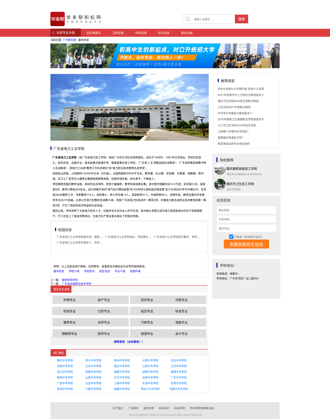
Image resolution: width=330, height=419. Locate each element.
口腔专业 (104, 311)
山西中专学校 (93, 377)
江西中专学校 (150, 366)
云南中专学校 (150, 360)
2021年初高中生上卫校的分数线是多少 (241, 95)
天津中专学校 (150, 383)
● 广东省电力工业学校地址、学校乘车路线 (129, 237)
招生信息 (164, 33)
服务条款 (148, 408)
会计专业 (181, 333)
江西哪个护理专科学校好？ (234, 131)
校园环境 (135, 271)
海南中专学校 (179, 371)
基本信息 (58, 271)
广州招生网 (69, 40)
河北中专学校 (179, 360)
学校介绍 (74, 271)
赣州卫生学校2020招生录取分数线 (238, 101)
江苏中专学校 (179, 366)
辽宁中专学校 (122, 377)
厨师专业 (104, 333)
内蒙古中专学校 (178, 389)
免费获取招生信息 (246, 244)
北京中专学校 (93, 383)
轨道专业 (181, 311)
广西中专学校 (65, 383)
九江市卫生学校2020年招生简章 (237, 125)
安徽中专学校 (93, 371)
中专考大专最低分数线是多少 (235, 113)
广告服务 (133, 408)
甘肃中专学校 (179, 383)
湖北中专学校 (122, 366)
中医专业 (181, 300)
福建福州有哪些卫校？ (231, 137)
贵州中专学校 (122, 360)
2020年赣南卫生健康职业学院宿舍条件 (241, 119)
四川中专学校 (93, 360)
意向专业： (225, 228)
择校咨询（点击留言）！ (129, 341)
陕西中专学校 (65, 377)
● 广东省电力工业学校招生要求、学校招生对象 (180, 237)
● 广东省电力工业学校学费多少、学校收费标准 (82, 242)
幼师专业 (104, 322)
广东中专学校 (179, 377)
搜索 (241, 18)
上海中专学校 (122, 383)
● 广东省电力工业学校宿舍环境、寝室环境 (80, 237)
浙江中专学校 (65, 371)
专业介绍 (120, 271)
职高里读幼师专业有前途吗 (234, 143)
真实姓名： (225, 210)
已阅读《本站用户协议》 (248, 237)
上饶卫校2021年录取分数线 (234, 107)
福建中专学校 (122, 371)
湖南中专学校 (150, 371)
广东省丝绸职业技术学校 (76, 283)
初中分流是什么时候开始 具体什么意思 (241, 89)
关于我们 (117, 408)
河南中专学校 (65, 366)
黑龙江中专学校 (150, 389)
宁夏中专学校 (93, 389)
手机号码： (225, 219)
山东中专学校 (93, 366)
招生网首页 (94, 33)
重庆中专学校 (65, 360)
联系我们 (164, 408)
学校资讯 (89, 271)
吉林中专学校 (150, 377)
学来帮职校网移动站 (202, 408)
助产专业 (104, 300)
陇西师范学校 (70, 280)
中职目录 (141, 33)
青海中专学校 (65, 389)
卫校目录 (118, 33)
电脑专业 (181, 322)
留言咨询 (186, 33)
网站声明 (179, 408)
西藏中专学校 (122, 389)
